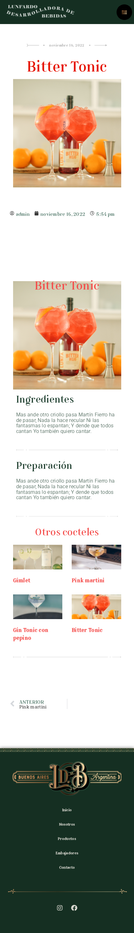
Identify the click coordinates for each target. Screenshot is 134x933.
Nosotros (67, 824)
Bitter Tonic (87, 629)
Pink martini (88, 579)
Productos (67, 838)
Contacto (67, 867)
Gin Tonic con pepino (31, 633)
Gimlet (22, 579)
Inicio (67, 809)
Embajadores (67, 852)
